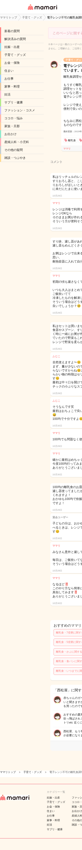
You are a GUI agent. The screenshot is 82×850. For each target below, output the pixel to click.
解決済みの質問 (15, 39)
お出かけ (10, 134)
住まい (9, 70)
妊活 (7, 94)
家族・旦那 (12, 126)
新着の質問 (12, 31)
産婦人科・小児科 (16, 142)
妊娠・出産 (12, 47)
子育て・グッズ (15, 55)
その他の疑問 (13, 150)
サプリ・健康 (13, 102)
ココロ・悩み (13, 118)
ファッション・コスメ (19, 110)
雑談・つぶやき (15, 158)
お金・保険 (12, 62)
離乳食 (72, 140)
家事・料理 (12, 86)
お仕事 (9, 78)
